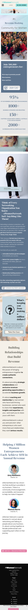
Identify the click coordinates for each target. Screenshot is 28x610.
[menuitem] (11, 5)
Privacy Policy (14, 593)
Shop (14, 588)
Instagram (15, 601)
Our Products (14, 586)
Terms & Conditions (14, 591)
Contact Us (14, 584)
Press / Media (14, 582)
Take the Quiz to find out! (13, 609)
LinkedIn (15, 603)
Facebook (15, 599)
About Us (14, 580)
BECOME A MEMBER (21, 5)
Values (14, 589)
